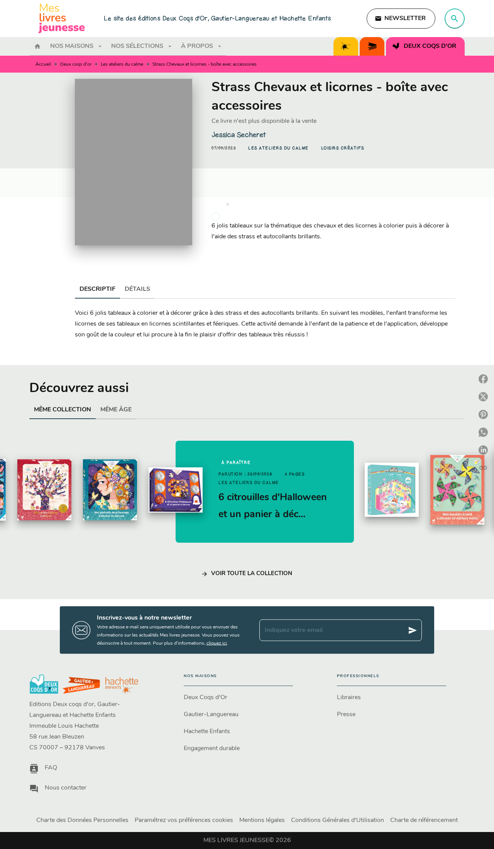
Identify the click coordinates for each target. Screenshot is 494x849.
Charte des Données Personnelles (82, 820)
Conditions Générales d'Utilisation (337, 820)
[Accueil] (61, 18)
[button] (401, 18)
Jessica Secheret (238, 134)
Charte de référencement (424, 820)
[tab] (37, 46)
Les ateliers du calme (122, 64)
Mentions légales (262, 820)
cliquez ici (216, 643)
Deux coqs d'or (75, 64)
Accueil (43, 64)
